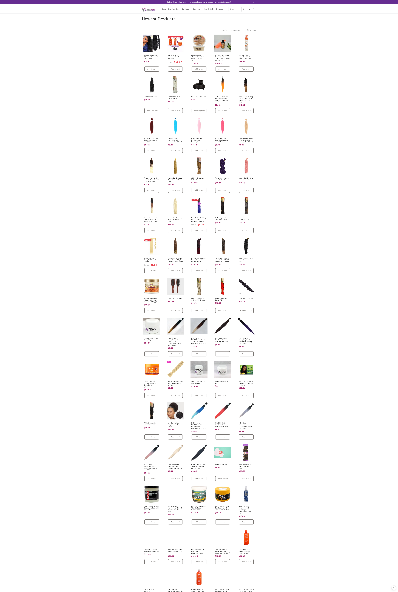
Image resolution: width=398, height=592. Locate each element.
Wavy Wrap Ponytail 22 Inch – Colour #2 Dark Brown (151, 57)
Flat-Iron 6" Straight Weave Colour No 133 (151, 550)
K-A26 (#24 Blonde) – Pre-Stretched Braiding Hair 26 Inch (246, 140)
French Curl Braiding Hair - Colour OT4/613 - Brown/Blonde (151, 179)
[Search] (243, 9)
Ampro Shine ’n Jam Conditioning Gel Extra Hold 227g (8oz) (222, 508)
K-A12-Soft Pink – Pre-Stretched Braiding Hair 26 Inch (198, 140)
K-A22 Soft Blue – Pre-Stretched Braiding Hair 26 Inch (175, 140)
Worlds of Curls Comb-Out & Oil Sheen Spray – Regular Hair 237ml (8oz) (245, 509)
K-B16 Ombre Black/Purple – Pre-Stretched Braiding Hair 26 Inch (245, 340)
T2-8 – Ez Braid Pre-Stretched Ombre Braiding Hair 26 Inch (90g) (222, 99)
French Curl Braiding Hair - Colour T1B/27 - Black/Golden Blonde (222, 260)
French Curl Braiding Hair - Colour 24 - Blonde (175, 179)
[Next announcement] (253, 2)
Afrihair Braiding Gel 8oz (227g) (151, 339)
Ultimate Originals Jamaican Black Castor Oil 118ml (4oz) (222, 551)
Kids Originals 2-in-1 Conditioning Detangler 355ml (198, 551)
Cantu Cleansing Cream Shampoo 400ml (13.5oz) (244, 551)
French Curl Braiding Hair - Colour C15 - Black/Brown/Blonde (151, 219)
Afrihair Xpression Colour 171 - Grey (245, 219)
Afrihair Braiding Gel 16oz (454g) (198, 382)
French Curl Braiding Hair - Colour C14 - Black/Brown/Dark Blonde (246, 99)
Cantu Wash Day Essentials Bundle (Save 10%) (174, 57)
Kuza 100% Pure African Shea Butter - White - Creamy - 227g (198, 57)
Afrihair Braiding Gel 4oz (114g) (222, 382)
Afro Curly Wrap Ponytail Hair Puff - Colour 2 (174, 424)
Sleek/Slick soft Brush (175, 298)
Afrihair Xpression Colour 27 (197, 179)
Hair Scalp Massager (198, 97)
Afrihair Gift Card (221, 465)
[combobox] (237, 9)
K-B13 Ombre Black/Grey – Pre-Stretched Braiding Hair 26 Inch (245, 425)
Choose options (152, 110)
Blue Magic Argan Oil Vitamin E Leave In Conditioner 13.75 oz (198, 508)
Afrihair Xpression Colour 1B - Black (150, 424)
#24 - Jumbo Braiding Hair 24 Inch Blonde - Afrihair (175, 383)
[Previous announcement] (142, 2)
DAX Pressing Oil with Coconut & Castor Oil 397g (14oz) (151, 508)
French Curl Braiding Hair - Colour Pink (246, 179)
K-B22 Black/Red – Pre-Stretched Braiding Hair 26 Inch (222, 424)
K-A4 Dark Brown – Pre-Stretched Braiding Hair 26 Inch (222, 340)
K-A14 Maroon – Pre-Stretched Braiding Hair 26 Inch (151, 140)
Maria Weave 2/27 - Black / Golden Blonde (245, 466)
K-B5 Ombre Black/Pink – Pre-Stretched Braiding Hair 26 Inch (150, 467)
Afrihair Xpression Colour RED (221, 299)
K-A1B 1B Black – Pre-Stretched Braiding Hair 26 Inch (198, 466)
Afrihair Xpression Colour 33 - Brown (221, 219)
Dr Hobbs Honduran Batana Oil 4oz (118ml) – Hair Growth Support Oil (222, 57)
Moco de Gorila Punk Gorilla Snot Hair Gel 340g (175, 551)
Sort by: (225, 30)
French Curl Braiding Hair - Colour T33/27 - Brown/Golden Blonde (175, 260)
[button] (174, 9)
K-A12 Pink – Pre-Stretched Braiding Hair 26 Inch (221, 140)
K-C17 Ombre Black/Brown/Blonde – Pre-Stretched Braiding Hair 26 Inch (198, 340)
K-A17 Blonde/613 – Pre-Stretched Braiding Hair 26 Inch (175, 466)
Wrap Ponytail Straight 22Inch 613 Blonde (150, 260)
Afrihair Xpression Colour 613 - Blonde (198, 299)
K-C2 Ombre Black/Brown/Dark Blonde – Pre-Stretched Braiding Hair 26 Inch (174, 341)
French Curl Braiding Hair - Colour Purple (222, 179)
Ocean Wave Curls (150, 97)
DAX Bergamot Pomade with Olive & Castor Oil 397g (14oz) (175, 508)
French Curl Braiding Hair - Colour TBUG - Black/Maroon (198, 260)
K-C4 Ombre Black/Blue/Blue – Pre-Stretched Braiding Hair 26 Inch (198, 425)
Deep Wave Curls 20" (246, 298)
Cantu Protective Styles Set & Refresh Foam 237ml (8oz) (246, 57)
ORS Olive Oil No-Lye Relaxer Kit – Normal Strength (246, 383)
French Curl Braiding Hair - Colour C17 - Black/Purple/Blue (198, 219)
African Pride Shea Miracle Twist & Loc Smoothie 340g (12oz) (151, 300)
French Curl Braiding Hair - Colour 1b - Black (246, 260)
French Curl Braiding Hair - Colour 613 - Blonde (175, 219)
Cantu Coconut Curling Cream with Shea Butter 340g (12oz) (151, 384)
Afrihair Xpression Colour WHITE (174, 97)
